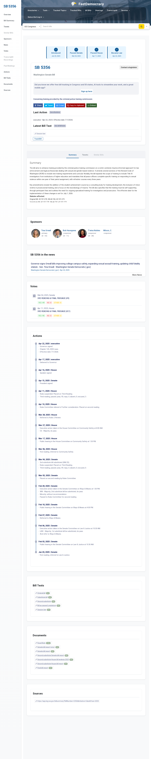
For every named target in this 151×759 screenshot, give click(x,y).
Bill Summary (9, 21)
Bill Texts (7, 78)
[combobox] (32, 26)
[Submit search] (141, 26)
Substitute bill (44, 597)
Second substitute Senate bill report (52, 655)
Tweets (6, 27)
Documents (8, 84)
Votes (6, 51)
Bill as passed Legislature (48, 605)
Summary (72, 155)
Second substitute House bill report (52, 664)
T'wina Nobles (94, 230)
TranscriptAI (112, 10)
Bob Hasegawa (69, 230)
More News (137, 275)
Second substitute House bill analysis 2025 (54, 659)
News (6, 45)
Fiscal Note (43, 643)
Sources (7, 90)
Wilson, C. (107, 230)
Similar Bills (8, 33)
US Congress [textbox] (30, 26)
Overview (7, 15)
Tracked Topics (59, 10)
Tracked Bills (75, 10)
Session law (41, 134)
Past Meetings (9, 66)
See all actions (55, 112)
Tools (45, 10)
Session (124, 10)
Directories (32, 10)
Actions (7, 72)
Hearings (99, 10)
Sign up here (86, 91)
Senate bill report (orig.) (47, 647)
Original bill (43, 593)
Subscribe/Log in (35, 17)
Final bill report (44, 668)
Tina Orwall (46, 230)
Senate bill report (45, 651)
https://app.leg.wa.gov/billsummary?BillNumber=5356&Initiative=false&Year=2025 (68, 701)
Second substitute (46, 601)
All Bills (88, 10)
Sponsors (7, 39)
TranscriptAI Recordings (8, 58)
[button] (146, 26)
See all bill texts (60, 126)
